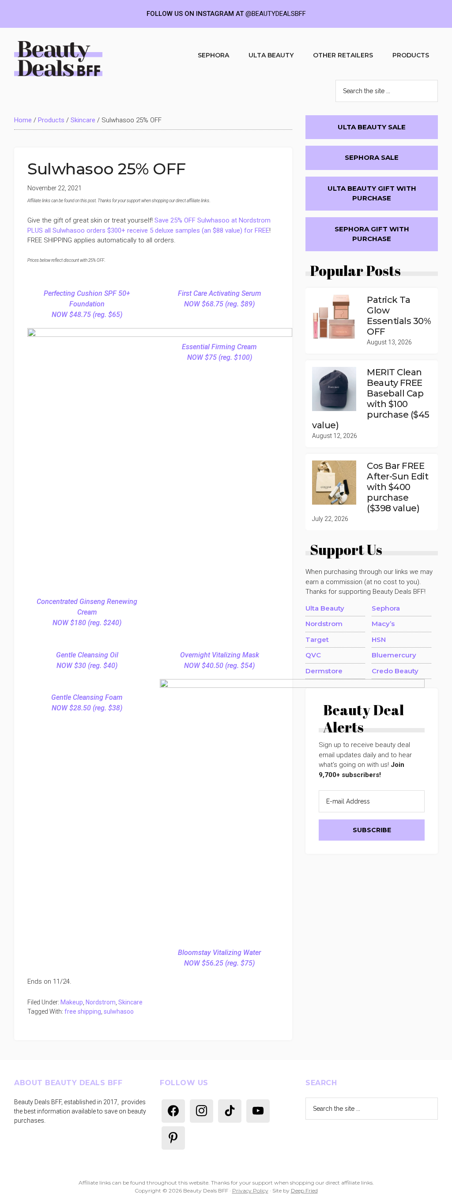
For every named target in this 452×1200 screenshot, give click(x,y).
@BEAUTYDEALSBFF (275, 14)
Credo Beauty (395, 671)
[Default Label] (173, 1110)
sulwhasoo (119, 1011)
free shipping (82, 1011)
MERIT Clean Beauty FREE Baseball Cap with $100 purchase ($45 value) (370, 398)
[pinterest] (173, 1137)
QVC (313, 655)
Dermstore (324, 671)
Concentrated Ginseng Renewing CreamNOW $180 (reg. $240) (87, 612)
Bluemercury (394, 655)
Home (23, 120)
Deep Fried (304, 1190)
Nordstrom (101, 1002)
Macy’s (383, 623)
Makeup (71, 1002)
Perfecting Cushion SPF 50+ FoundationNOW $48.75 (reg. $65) (87, 304)
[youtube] (258, 1110)
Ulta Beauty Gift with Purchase (372, 193)
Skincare (83, 120)
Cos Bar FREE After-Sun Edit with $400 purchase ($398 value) (397, 486)
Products (51, 120)
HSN (379, 639)
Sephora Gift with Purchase (372, 234)
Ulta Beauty (324, 608)
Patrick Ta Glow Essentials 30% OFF (399, 315)
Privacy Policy (250, 1190)
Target (317, 639)
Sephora (386, 608)
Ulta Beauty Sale (372, 127)
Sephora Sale (372, 157)
